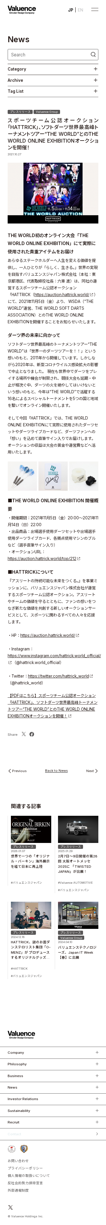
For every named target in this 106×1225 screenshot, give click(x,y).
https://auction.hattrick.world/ (61, 294)
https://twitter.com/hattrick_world (58, 676)
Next (90, 771)
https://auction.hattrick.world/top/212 (42, 558)
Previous (19, 771)
